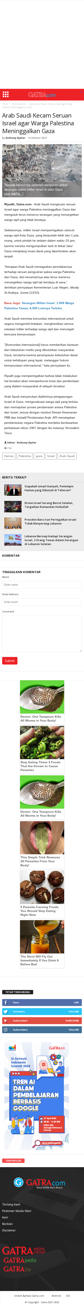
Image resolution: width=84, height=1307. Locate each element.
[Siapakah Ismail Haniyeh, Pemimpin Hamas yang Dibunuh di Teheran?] (13, 490)
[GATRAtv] (21, 1269)
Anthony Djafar (15, 137)
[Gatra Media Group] (23, 1250)
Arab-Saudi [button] (67, 456)
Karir (5, 1217)
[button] (81, 92)
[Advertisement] (42, 44)
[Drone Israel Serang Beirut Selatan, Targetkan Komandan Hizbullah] (13, 506)
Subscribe (72, 1020)
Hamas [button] (9, 456)
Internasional (18, 103)
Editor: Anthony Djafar (21, 442)
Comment (8, 611)
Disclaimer (9, 1230)
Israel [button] (51, 456)
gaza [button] (39, 456)
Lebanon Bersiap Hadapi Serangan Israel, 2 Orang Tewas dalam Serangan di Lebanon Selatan (51, 540)
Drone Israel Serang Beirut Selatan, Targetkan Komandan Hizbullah (49, 505)
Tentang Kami (11, 1204)
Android (56, 1295)
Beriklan (7, 1224)
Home (5, 103)
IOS (68, 1295)
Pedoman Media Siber (16, 1211)
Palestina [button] (25, 456)
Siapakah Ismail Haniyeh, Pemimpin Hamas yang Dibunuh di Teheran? (49, 488)
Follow (74, 1011)
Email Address (10, 594)
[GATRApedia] (21, 1260)
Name (5, 577)
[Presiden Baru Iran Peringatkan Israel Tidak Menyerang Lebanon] (13, 523)
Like (76, 1002)
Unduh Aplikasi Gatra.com (29, 1295)
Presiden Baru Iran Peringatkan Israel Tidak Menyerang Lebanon (50, 521)
